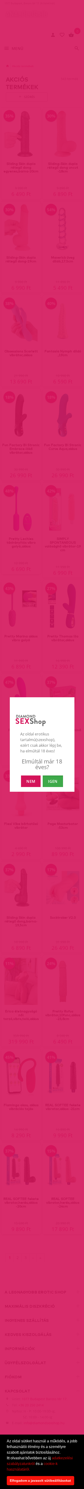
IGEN (52, 781)
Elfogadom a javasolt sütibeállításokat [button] (40, 1480)
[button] (31, 1469)
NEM (30, 781)
